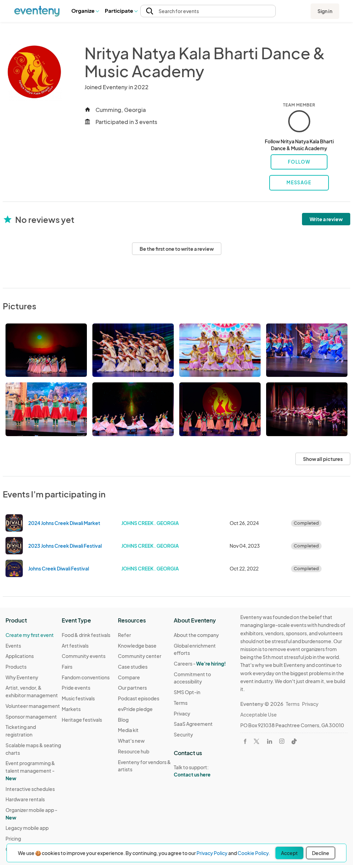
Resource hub (133, 751)
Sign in (324, 11)
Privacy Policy (212, 853)
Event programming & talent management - (30, 770)
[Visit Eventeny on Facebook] (245, 741)
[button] (85, 11)
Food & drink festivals (86, 635)
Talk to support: (192, 771)
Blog (123, 720)
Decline (320, 853)
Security (183, 734)
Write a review (326, 219)
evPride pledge (135, 709)
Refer (124, 635)
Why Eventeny (22, 677)
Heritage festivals (82, 720)
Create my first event (30, 635)
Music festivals (78, 698)
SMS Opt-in (187, 692)
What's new (131, 741)
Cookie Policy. (254, 853)
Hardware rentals (25, 799)
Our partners (132, 687)
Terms (181, 703)
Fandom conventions (86, 677)
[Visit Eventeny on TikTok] (294, 741)
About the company (196, 635)
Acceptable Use (258, 714)
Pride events (76, 687)
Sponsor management (31, 716)
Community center (139, 656)
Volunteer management (33, 706)
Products (16, 666)
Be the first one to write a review (177, 249)
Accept (289, 853)
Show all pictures (323, 459)
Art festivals (75, 645)
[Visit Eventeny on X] (256, 741)
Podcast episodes (138, 698)
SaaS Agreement (193, 724)
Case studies (133, 666)
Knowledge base (137, 645)
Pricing (13, 838)
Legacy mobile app (27, 828)
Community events (83, 656)
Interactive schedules (30, 789)
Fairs (67, 666)
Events (13, 645)
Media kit (128, 730)
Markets (71, 709)
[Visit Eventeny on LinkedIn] (269, 741)
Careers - (200, 663)
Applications (20, 656)
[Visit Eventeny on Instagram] (282, 741)
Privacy (182, 713)
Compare (129, 677)
